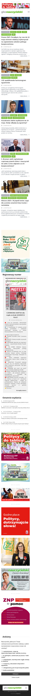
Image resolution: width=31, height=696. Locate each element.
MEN (19, 32)
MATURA (14, 77)
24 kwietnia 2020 (7, 46)
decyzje (13, 32)
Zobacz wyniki (15, 677)
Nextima (18, 693)
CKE (12, 75)
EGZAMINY (18, 75)
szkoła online (6, 34)
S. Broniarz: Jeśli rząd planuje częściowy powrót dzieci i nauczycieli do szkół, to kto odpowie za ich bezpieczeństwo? (15, 162)
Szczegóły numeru (21, 390)
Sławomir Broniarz (22, 153)
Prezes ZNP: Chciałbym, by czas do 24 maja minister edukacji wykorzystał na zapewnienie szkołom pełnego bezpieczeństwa (15, 40)
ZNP (13, 34)
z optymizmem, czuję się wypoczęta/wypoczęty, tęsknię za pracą (13, 652)
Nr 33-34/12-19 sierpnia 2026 (10, 406)
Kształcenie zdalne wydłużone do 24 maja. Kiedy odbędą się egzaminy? (14, 121)
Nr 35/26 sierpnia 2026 (16, 320)
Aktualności (5, 32)
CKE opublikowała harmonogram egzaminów (13, 81)
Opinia (12, 153)
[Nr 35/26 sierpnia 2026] (15, 294)
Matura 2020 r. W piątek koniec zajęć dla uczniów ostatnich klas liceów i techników (15, 203)
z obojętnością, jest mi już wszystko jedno (16, 668)
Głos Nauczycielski (12, 691)
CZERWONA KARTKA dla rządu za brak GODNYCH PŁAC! (15, 315)
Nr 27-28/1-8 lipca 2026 (9, 422)
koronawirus (6, 77)
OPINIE (24, 32)
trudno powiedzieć (8, 670)
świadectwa (12, 198)
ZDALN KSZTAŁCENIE (19, 117)
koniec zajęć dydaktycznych (19, 195)
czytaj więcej (23, 56)
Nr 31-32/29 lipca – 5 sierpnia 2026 (12, 411)
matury (4, 198)
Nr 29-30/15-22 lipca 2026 (9, 417)
